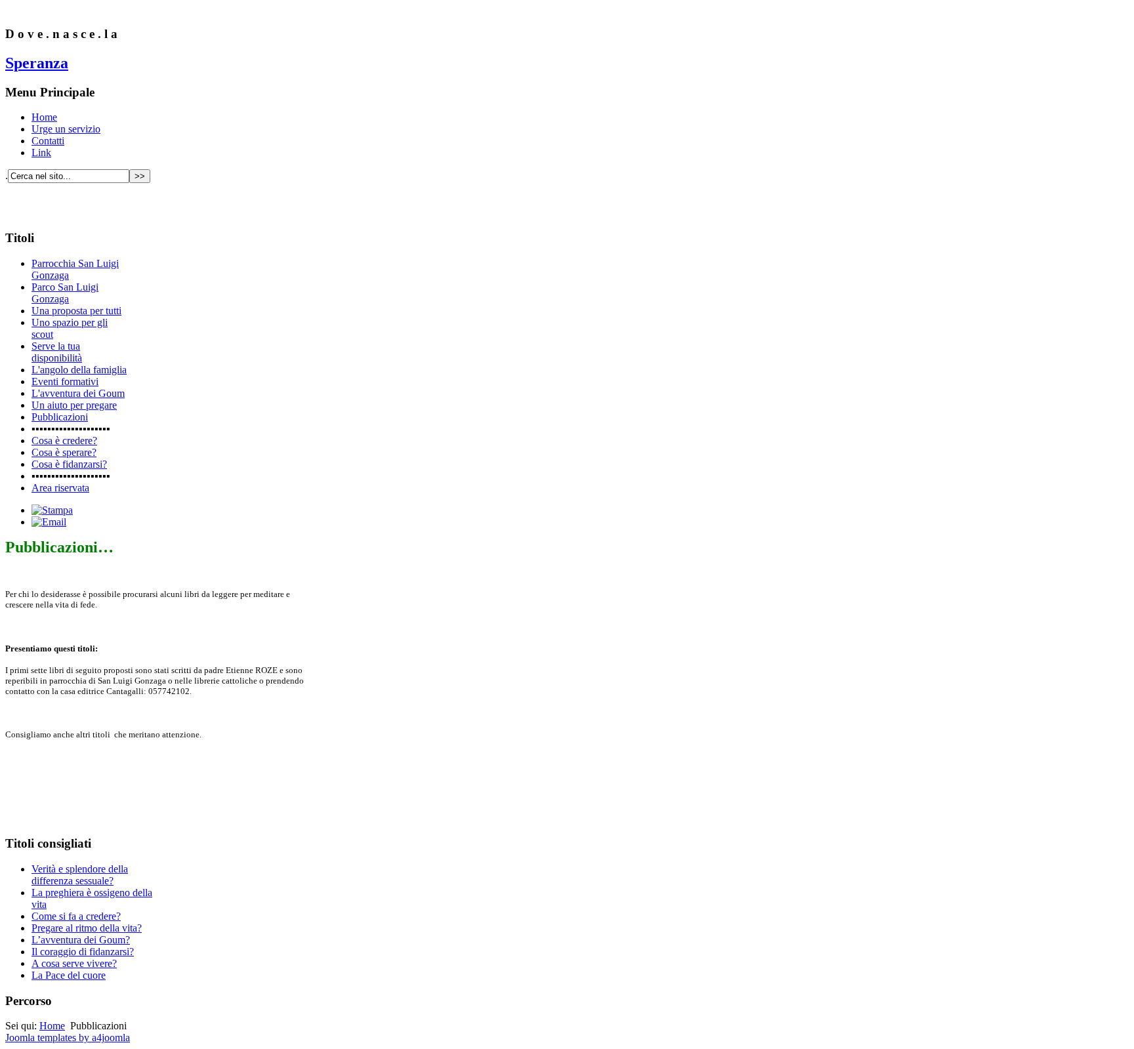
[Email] (49, 521)
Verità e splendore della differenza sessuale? (80, 874)
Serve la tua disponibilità (57, 351)
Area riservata (60, 487)
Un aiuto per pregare (74, 405)
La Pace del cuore (69, 975)
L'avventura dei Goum (78, 393)
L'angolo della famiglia (79, 369)
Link (41, 152)
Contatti (48, 140)
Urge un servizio (66, 128)
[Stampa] (52, 510)
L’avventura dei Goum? (81, 939)
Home (44, 117)
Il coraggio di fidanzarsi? (83, 951)
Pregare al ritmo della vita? (87, 928)
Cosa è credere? (64, 440)
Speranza (36, 63)
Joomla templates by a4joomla (67, 1037)
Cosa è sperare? (64, 452)
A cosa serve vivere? (74, 963)
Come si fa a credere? (76, 916)
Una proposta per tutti (76, 310)
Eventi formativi (65, 381)
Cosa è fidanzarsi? (69, 464)
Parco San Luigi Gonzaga (65, 292)
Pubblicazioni (60, 416)
